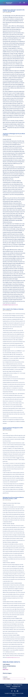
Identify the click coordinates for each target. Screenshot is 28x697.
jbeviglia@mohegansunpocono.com (10, 304)
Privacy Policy (13, 688)
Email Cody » (6, 669)
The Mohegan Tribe (16, 686)
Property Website (8, 684)
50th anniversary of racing (13, 136)
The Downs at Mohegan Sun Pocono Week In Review (14, 134)
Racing (9, 12)
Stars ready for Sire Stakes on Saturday (13, 309)
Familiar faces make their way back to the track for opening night (14, 10)
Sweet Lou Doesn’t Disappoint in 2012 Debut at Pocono (13, 428)
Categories (5, 677)
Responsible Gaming (17, 684)
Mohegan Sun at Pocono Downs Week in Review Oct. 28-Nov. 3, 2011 (13, 498)
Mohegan (8, 686)
